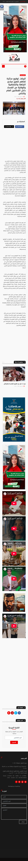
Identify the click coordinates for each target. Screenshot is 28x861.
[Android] (25, 782)
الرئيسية (1, 9)
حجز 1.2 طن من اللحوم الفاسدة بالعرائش (15, 384)
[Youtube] (22, 782)
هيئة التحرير (22, 1)
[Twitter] (19, 782)
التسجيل (14, 742)
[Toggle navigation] (3, 66)
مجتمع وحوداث (22, 75)
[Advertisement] (14, 145)
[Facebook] (16, 782)
